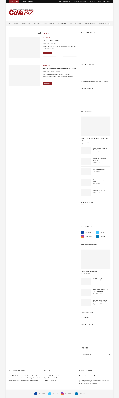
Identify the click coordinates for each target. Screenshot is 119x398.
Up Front (37, 23)
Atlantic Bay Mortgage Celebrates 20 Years (59, 68)
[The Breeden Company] (95, 259)
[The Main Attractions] (24, 47)
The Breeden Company (89, 271)
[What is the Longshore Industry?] (86, 161)
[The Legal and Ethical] (86, 171)
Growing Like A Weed (28, 1)
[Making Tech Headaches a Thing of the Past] (95, 126)
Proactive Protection (99, 190)
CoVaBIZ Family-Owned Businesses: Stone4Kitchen (101, 301)
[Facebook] (104, 28)
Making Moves (62, 23)
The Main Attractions (51, 40)
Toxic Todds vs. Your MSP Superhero (100, 149)
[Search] (109, 28)
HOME (10, 23)
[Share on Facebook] (58, 56)
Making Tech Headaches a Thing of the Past (94, 139)
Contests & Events (75, 23)
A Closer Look (26, 23)
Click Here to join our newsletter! (88, 376)
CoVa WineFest (106, 1)
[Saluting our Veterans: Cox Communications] (86, 292)
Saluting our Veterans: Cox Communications (100, 290)
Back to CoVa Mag (63, 1)
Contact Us (102, 23)
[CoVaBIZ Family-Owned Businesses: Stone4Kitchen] (86, 302)
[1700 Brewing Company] (86, 281)
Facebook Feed (85, 317)
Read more (47, 53)
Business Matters (49, 23)
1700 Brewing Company (100, 279)
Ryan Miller (46, 43)
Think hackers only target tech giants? (101, 180)
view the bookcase (104, 81)
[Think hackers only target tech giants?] (86, 182)
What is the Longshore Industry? (99, 159)
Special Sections (90, 23)
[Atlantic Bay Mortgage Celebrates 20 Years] (24, 75)
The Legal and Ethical (99, 169)
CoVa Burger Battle (95, 1)
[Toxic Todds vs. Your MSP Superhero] (86, 150)
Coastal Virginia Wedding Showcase (79, 1)
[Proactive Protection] (86, 192)
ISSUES (16, 23)
